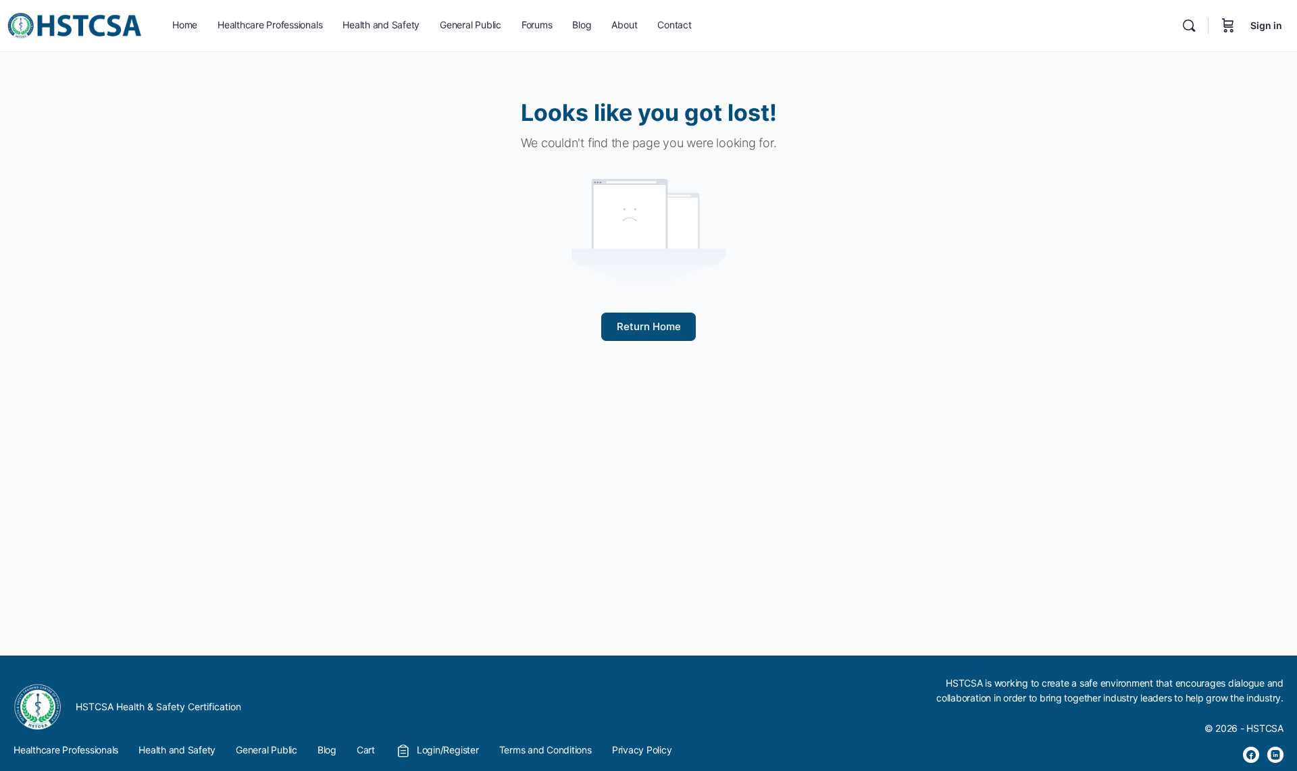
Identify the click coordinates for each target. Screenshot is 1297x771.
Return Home (649, 326)
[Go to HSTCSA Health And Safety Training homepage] (74, 24)
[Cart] (1228, 25)
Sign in (1266, 25)
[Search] (1188, 26)
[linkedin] (1275, 755)
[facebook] (1251, 755)
